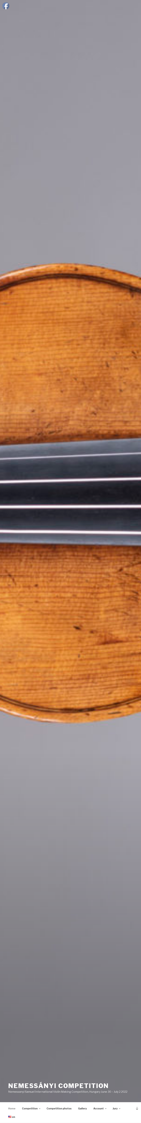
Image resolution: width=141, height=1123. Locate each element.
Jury (115, 1108)
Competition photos (59, 1108)
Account (98, 1108)
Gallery (82, 1108)
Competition (30, 1108)
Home (11, 1108)
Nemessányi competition (58, 1086)
